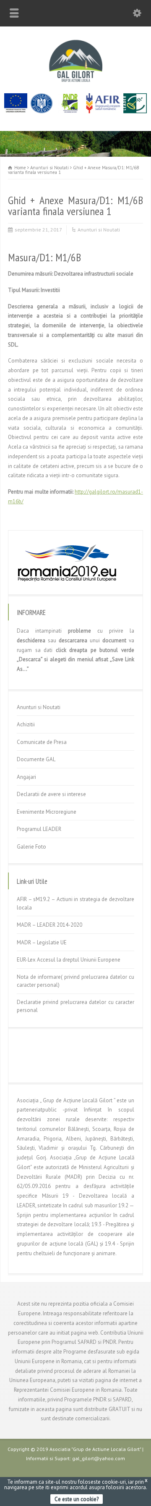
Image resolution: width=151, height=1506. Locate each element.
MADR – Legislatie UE (42, 942)
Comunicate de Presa (42, 742)
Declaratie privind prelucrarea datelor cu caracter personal (75, 1006)
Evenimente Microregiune (46, 811)
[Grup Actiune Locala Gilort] (75, 81)
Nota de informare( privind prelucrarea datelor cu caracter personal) (75, 981)
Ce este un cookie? (77, 1499)
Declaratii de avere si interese (51, 794)
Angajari (26, 777)
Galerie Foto (31, 846)
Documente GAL (36, 759)
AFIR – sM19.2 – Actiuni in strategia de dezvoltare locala (75, 903)
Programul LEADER (39, 829)
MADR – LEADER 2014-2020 (49, 924)
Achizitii (26, 724)
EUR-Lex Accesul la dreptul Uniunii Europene (68, 959)
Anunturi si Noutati (99, 229)
